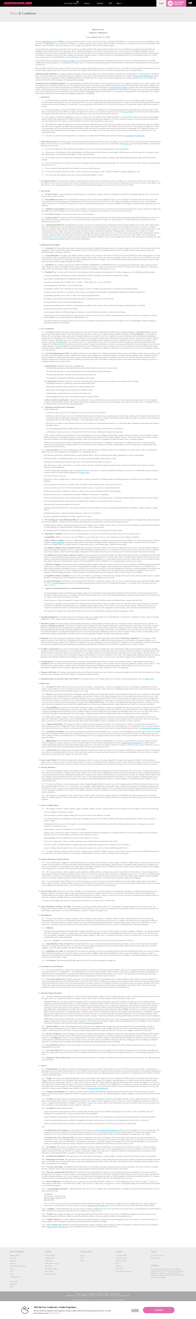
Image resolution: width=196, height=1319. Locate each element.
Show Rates (49, 1261)
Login (161, 3)
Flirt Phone (13, 1284)
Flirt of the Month (50, 1274)
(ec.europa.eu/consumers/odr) (93, 1023)
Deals (11, 1287)
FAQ (117, 1263)
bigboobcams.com (49, 41)
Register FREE (14, 1255)
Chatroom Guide (121, 1261)
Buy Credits (13, 1281)
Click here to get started (158, 1277)
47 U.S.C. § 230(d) (68, 61)
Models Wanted (50, 1255)
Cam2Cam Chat (15, 1277)
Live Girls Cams (71, 2)
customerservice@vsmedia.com (143, 76)
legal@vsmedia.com (58, 542)
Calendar (12, 1263)
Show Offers (49, 1271)
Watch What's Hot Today (17, 1266)
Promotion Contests (51, 1269)
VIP (110, 3)
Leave (135, 1310)
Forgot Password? (121, 1258)
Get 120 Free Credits (157, 1255)
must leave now (127, 144)
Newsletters (119, 1269)
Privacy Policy (53, 239)
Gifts (82, 1261)
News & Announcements (123, 1271)
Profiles (100, 3)
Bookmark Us (155, 1258)
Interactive (13, 1261)
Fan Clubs (48, 1266)
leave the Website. (128, 112)
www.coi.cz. (125, 1019)
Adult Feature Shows (52, 1263)
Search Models (50, 1258)
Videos (87, 3)
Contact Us (119, 1266)
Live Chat (13, 1258)
